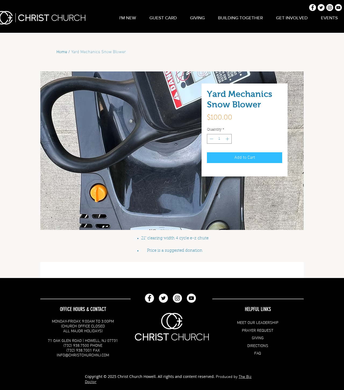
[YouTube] (191, 298)
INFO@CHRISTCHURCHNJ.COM (83, 355)
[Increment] (228, 138)
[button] (128, 17)
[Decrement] (211, 138)
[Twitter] (163, 298)
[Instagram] (177, 298)
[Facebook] (149, 298)
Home (61, 52)
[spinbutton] (219, 138)
